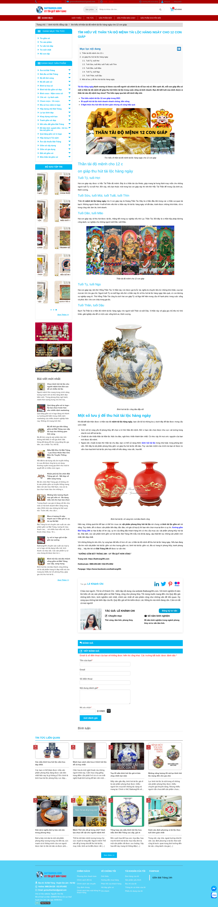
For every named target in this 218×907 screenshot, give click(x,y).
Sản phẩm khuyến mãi (150, 18)
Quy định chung (83, 887)
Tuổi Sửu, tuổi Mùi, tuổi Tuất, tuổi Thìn (101, 64)
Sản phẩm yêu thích (133, 880)
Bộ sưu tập (45, 54)
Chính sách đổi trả (84, 880)
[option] (53, 240)
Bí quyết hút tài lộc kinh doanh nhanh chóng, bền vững (105, 101)
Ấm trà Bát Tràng (47, 70)
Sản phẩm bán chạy (126, 18)
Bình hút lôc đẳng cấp (58, 25)
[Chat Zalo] (214, 895)
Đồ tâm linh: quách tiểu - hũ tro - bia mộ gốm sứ (54, 129)
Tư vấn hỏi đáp (46, 46)
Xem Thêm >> (63, 315)
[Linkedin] (157, 584)
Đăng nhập (178, 2)
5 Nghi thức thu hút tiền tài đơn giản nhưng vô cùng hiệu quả (108, 105)
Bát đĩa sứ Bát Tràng (49, 74)
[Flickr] (177, 584)
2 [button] (53, 309)
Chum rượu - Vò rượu (50, 101)
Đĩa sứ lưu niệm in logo (50, 105)
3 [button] (56, 309)
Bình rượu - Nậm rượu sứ (51, 93)
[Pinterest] (170, 584)
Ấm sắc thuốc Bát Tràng (50, 142)
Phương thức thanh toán (87, 876)
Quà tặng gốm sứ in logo (51, 134)
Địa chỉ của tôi (130, 884)
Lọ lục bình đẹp (46, 113)
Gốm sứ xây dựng (48, 145)
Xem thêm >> (109, 855)
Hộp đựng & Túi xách (49, 138)
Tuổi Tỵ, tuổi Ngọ (93, 72)
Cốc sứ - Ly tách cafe (49, 97)
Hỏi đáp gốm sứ (107, 887)
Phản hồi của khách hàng (111, 884)
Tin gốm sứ (45, 38)
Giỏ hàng (177, 8)
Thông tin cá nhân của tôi (135, 887)
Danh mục (47, 18)
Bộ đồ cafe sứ (46, 82)
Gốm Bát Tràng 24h (162, 877)
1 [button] (51, 309)
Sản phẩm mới (105, 18)
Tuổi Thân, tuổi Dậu (94, 76)
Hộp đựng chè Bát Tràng (51, 109)
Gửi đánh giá (91, 718)
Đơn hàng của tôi (132, 876)
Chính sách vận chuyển (86, 884)
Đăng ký (167, 2)
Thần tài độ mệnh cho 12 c (92, 53)
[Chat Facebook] (214, 888)
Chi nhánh (105, 891)
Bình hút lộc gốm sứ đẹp (51, 89)
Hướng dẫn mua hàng (150, 2)
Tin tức (90, 18)
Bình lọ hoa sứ (46, 86)
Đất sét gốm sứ (46, 153)
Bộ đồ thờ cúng (47, 78)
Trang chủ (40, 25)
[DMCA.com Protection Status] (42, 903)
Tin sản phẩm (46, 42)
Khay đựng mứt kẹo (49, 116)
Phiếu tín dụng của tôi (134, 891)
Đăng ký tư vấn (169, 611)
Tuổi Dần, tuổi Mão (93, 68)
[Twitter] (163, 584)
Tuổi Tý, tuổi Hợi (92, 61)
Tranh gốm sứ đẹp (48, 120)
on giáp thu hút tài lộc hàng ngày (95, 57)
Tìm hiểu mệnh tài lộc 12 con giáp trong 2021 (100, 98)
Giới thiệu (76, 18)
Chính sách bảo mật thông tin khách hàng (89, 891)
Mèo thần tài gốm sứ (49, 157)
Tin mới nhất (45, 50)
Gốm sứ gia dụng (47, 149)
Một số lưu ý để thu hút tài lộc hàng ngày (98, 79)
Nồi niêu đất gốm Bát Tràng (52, 124)
